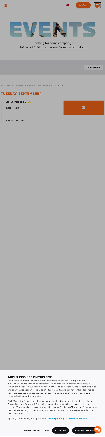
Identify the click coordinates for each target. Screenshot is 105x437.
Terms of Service (78, 418)
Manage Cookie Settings (36, 430)
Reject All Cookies (84, 430)
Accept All (60, 430)
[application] (97, 429)
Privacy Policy (56, 418)
